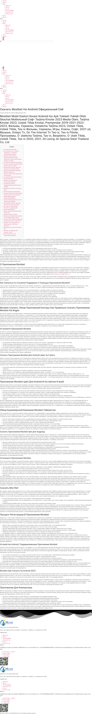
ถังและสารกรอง (9, 13)
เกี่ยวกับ (4, 2)
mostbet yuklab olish (32, 321)
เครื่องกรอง (8, 5)
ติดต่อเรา (5, 17)
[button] (46, 18)
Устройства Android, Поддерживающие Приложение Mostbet (12, 185)
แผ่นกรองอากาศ (9, 12)
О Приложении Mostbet (10, 149)
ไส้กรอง (7, 7)
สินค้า (4, 4)
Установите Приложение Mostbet (13, 162)
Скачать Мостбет (8, 178)
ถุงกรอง (7, 9)
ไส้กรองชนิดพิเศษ (9, 10)
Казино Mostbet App (9, 209)
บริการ (4, 15)
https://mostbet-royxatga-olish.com (60, 274)
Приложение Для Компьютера (12, 191)
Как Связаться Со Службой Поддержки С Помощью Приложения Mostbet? (11, 152)
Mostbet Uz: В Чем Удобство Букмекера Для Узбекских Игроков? (11, 224)
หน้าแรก (5, 0)
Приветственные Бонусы (10, 214)
